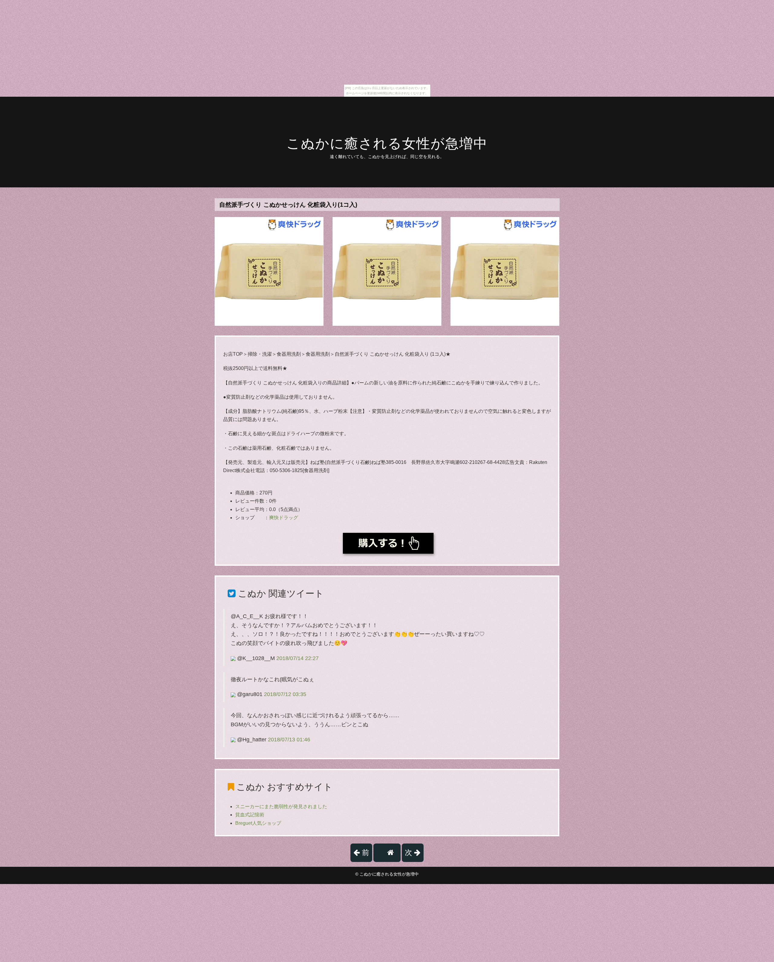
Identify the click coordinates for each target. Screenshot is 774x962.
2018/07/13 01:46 (289, 740)
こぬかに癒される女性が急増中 (387, 143)
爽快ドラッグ (283, 517)
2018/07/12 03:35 (285, 694)
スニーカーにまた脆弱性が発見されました (281, 806)
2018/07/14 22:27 (297, 658)
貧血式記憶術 (249, 814)
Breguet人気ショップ (258, 823)
